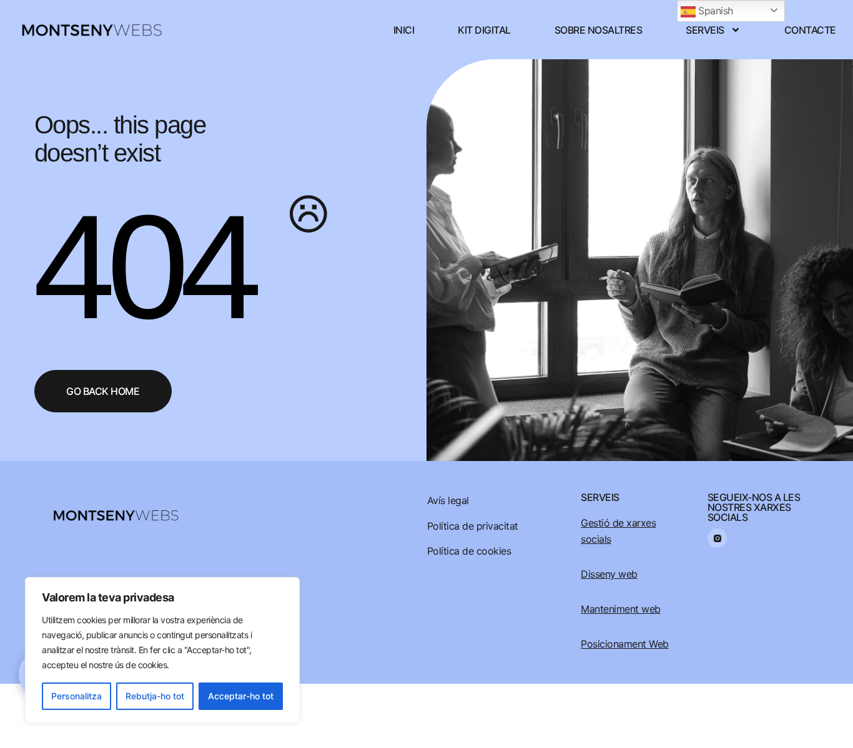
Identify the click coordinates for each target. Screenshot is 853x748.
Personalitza (76, 696)
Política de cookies (469, 551)
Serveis (705, 30)
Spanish (714, 10)
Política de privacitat (472, 526)
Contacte (810, 30)
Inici (404, 30)
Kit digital (484, 30)
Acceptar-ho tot (241, 696)
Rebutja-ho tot (155, 696)
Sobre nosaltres (599, 30)
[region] (162, 650)
